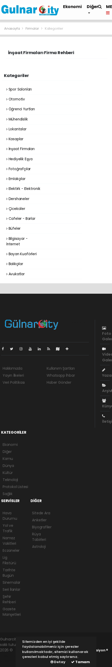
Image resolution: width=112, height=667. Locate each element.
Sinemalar (11, 582)
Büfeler (14, 228)
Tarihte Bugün (9, 572)
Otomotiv (16, 99)
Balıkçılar (15, 263)
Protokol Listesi (15, 486)
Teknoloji (10, 479)
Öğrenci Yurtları (21, 109)
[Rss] (50, 348)
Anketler (39, 520)
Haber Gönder (59, 382)
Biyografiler (42, 527)
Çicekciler (16, 208)
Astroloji (39, 546)
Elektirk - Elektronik (24, 188)
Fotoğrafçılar (19, 168)
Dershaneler (18, 198)
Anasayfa (12, 28)
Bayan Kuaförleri (22, 254)
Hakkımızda (12, 368)
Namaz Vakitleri (9, 540)
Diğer (7, 451)
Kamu (8, 458)
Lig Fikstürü (9, 560)
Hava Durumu (10, 515)
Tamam (82, 661)
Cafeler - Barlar (21, 218)
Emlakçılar (17, 178)
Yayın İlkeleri (13, 375)
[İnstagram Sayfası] (23, 348)
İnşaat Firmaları (21, 148)
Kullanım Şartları (61, 368)
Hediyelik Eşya (20, 159)
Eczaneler (11, 550)
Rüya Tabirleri (39, 536)
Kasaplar (15, 139)
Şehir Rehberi (9, 599)
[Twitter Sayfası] (13, 348)
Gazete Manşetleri (12, 611)
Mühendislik (18, 119)
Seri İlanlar (11, 589)
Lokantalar (17, 129)
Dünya (8, 465)
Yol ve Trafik (8, 528)
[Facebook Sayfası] (5, 348)
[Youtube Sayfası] (32, 348)
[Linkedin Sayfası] (41, 348)
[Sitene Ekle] (69, 348)
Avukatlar (16, 274)
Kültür (8, 472)
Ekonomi (72, 7)
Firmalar (32, 28)
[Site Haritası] (60, 348)
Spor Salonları (20, 89)
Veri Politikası (14, 382)
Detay (59, 661)
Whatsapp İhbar (61, 375)
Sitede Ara (41, 513)
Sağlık (8, 493)
